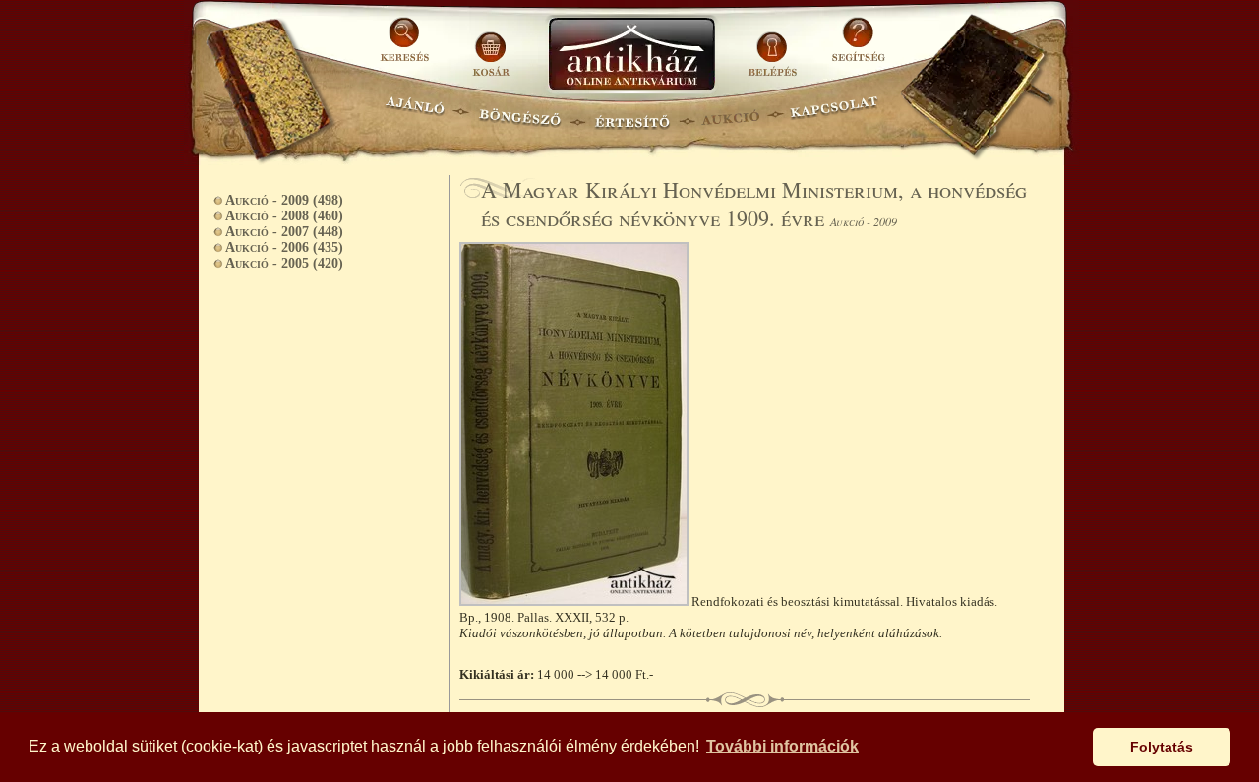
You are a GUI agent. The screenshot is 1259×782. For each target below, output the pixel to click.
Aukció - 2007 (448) (284, 231)
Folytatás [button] (1161, 746)
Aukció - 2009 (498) (284, 200)
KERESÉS (407, 47)
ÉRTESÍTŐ (631, 113)
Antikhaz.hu (631, 55)
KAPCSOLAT (834, 113)
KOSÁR (490, 47)
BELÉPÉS (775, 47)
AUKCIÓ (729, 113)
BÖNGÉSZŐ (520, 113)
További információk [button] (782, 746)
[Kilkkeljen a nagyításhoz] (575, 601)
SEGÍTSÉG (858, 47)
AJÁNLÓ (415, 113)
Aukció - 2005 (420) (284, 263)
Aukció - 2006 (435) (284, 247)
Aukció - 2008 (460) (284, 216)
